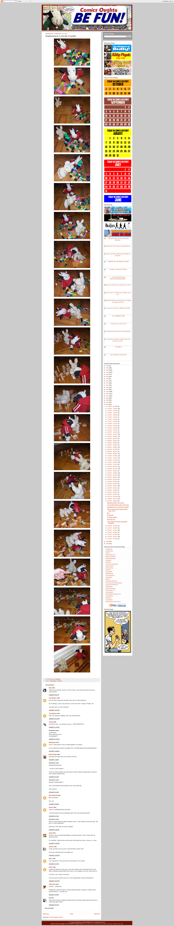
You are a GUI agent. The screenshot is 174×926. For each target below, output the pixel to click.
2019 (107, 378)
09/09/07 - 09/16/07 (112, 440)
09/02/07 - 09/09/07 (112, 443)
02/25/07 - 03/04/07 (112, 501)
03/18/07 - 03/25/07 (112, 494)
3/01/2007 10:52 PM (54, 881)
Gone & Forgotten (109, 567)
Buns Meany (53, 681)
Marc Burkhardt (53, 795)
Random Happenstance (111, 588)
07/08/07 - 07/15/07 (112, 460)
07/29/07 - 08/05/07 (112, 453)
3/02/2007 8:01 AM (54, 905)
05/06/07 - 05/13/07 (112, 479)
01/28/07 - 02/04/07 (112, 532)
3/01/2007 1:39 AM (54, 759)
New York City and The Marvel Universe (114, 582)
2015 (107, 387)
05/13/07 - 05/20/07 (112, 477)
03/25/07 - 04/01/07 (112, 492)
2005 (107, 543)
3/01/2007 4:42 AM (54, 777)
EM (50, 897)
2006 (107, 541)
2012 (107, 393)
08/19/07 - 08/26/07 (112, 447)
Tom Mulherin (53, 698)
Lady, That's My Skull (110, 575)
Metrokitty (108, 578)
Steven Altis (52, 884)
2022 (107, 372)
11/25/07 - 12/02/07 (112, 417)
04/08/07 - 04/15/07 (112, 488)
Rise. (108, 513)
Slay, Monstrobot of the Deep (112, 593)
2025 (107, 366)
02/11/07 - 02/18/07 (112, 528)
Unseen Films (108, 597)
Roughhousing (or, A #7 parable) (61, 36)
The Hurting (108, 569)
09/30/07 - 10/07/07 (112, 434)
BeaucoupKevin (109, 554)
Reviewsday (110, 515)
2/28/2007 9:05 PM (54, 695)
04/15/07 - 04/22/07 (112, 486)
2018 (107, 381)
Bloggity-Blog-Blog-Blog (110, 558)
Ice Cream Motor (109, 571)
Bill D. (50, 858)
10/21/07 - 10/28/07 (112, 428)
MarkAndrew (52, 742)
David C (51, 807)
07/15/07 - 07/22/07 (112, 458)
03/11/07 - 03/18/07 (112, 496)
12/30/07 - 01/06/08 (112, 406)
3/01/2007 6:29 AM (54, 804)
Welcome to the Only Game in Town (113, 601)
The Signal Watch (109, 592)
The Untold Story (109, 599)
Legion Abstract (109, 577)
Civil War (59, 681)
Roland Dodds (53, 754)
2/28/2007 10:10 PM (54, 710)
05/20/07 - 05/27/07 (112, 475)
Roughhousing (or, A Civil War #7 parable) (118, 507)
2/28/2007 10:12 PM (54, 718)
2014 (107, 389)
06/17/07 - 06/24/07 (112, 466)
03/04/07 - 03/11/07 (112, 498)
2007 (107, 404)
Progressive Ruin (109, 586)
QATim (51, 867)
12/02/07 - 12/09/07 (112, 415)
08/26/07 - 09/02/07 (112, 445)
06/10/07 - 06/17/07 (112, 468)
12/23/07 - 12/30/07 (112, 408)
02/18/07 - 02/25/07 (112, 526)
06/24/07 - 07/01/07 (112, 464)
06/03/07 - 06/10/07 (112, 471)
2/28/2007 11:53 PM (54, 739)
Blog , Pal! (109, 556)
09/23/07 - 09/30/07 (112, 436)
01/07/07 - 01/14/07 (112, 538)
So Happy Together (112, 517)
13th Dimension (109, 548)
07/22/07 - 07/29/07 (112, 455)
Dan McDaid (108, 562)
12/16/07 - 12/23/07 (112, 410)
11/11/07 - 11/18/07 (112, 421)
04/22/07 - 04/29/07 (112, 483)
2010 (107, 398)
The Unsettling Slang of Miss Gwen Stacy (118, 505)
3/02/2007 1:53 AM (54, 894)
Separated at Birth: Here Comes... (116, 502)
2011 (107, 396)
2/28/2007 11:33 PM (54, 727)
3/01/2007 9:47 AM (54, 816)
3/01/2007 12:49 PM (54, 843)
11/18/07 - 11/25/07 (112, 419)
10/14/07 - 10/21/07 (112, 430)
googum (51, 846)
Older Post (97, 913)
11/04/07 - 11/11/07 (112, 423)
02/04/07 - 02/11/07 (112, 530)
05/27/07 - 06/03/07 (112, 473)
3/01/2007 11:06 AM (54, 829)
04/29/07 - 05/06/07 (112, 481)
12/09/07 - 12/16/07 (112, 412)
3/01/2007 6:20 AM (54, 792)
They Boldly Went (109, 595)
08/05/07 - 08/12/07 (112, 451)
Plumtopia (108, 584)
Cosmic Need (108, 560)
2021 (107, 374)
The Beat (107, 552)
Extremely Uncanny (110, 565)
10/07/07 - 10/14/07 (112, 432)
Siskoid (51, 722)
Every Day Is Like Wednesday (112, 563)
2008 (107, 402)
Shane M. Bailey (109, 590)
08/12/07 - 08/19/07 (112, 449)
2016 (107, 385)
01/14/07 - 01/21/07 (112, 536)
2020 (107, 376)
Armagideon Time (109, 550)
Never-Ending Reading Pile (111, 580)
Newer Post (46, 913)
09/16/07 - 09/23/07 (112, 438)
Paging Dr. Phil (111, 519)
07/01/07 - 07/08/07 (112, 462)
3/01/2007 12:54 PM (54, 855)
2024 (107, 368)
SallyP (50, 833)
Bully (50, 687)
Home (71, 913)
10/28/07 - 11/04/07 (112, 425)
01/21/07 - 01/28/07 (112, 534)
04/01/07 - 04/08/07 (112, 490)
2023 (107, 370)
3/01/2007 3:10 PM (54, 864)
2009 (107, 400)
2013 (107, 391)
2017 (107, 383)
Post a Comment (49, 908)
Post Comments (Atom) (56, 917)
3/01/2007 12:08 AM (54, 751)
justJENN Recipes (109, 573)
